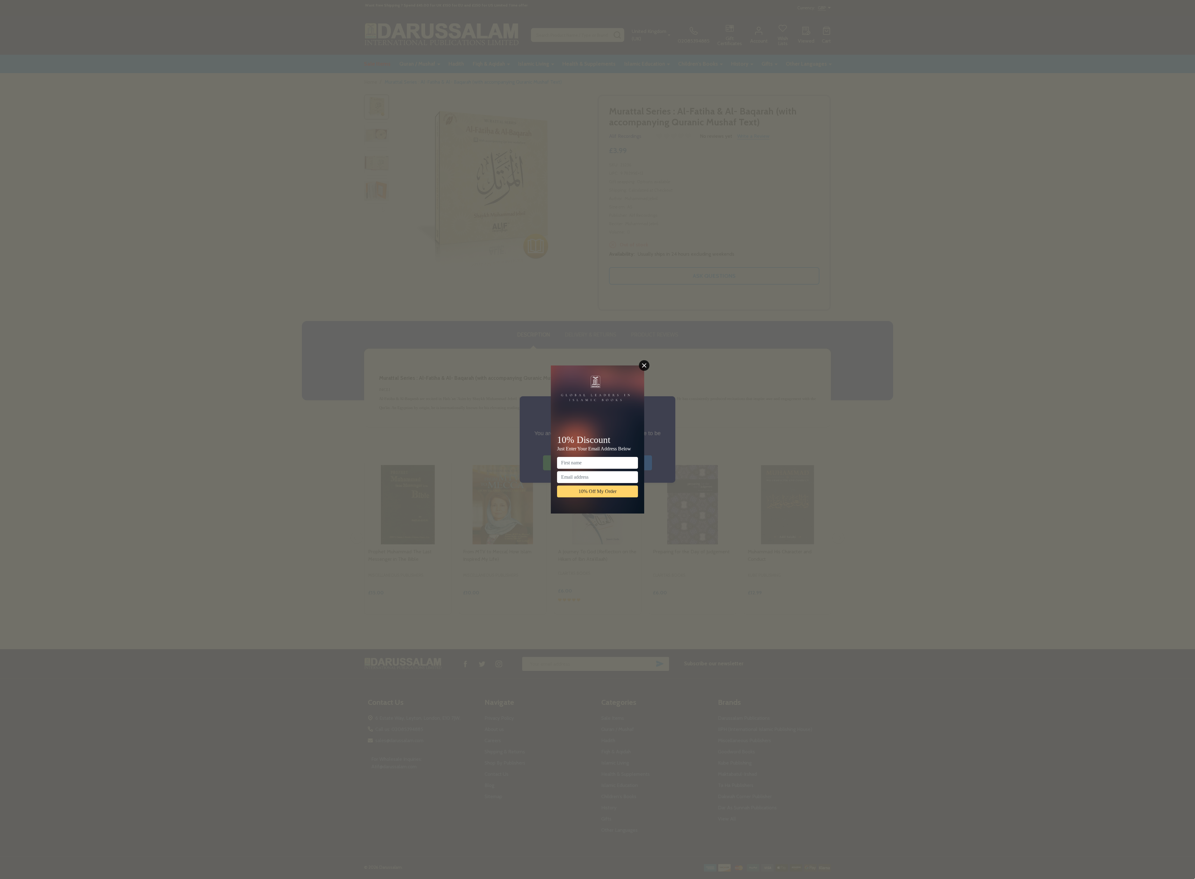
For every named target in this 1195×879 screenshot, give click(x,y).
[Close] (644, 365)
